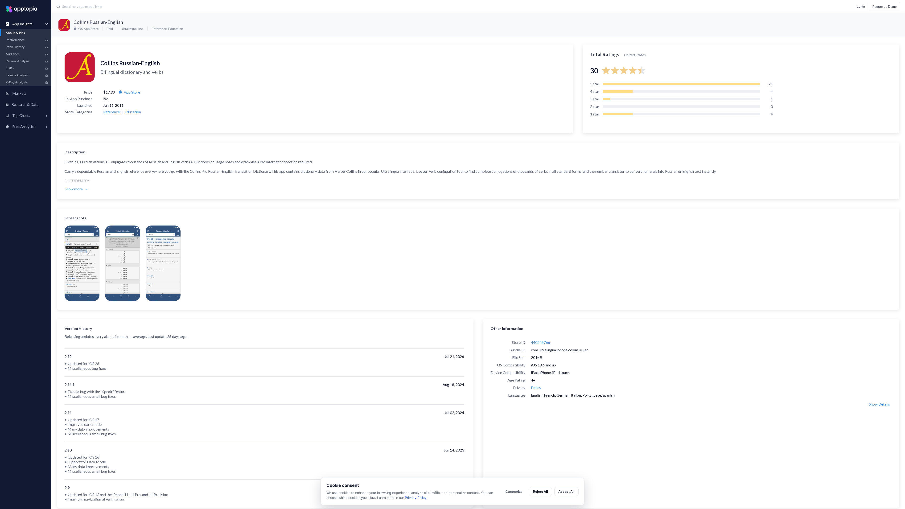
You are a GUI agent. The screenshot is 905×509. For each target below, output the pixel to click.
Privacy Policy (416, 498)
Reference (159, 29)
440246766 (540, 342)
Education (175, 29)
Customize (514, 491)
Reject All (540, 491)
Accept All (566, 491)
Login (861, 6)
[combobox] (339, 6)
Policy (536, 387)
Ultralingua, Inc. (132, 29)
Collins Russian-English (98, 22)
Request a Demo (884, 6)
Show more (74, 189)
